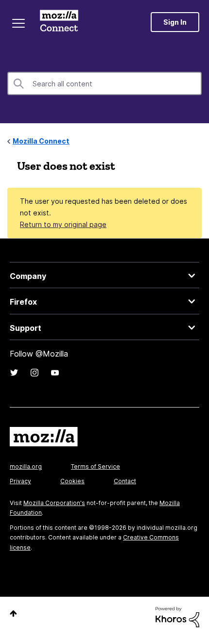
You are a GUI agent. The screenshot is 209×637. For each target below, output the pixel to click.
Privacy (20, 481)
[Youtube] (55, 372)
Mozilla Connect (59, 22)
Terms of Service (95, 466)
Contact (125, 481)
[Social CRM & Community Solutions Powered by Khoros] (177, 616)
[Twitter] (14, 372)
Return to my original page (63, 224)
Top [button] (13, 613)
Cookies (72, 481)
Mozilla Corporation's (54, 502)
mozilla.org (26, 466)
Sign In (175, 22)
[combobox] (104, 83)
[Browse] (18, 23)
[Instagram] (34, 372)
